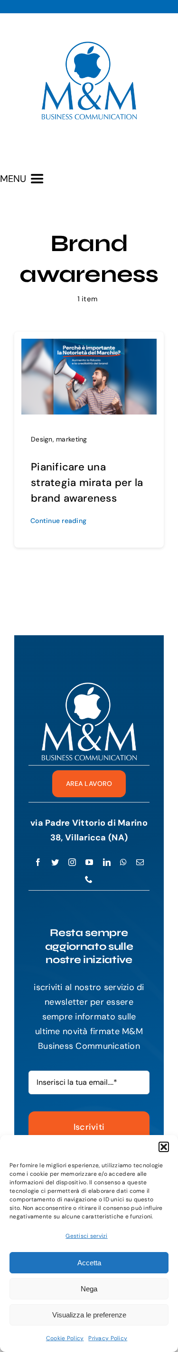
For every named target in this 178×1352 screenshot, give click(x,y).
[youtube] (89, 862)
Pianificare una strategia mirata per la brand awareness (87, 482)
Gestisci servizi (86, 1236)
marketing (71, 439)
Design (42, 439)
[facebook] (38, 862)
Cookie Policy (65, 1338)
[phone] (89, 879)
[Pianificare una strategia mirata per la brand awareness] (89, 346)
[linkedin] (107, 862)
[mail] (140, 862)
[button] (164, 1147)
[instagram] (72, 862)
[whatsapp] (123, 862)
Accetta (89, 1263)
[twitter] (55, 862)
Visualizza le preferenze (89, 1315)
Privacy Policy (107, 1338)
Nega (89, 1289)
